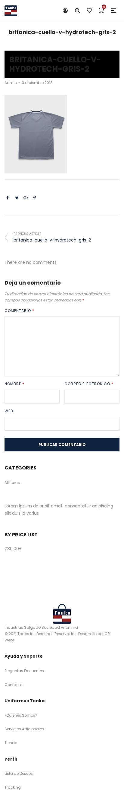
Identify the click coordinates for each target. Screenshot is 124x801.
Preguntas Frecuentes (24, 670)
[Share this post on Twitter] (17, 198)
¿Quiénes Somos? (21, 715)
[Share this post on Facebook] (8, 198)
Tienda (11, 742)
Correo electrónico (88, 383)
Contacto (13, 684)
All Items (12, 482)
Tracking (13, 787)
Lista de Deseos (19, 773)
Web (9, 410)
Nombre (14, 383)
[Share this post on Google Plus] (26, 198)
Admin (11, 82)
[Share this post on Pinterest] (35, 198)
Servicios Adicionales (24, 728)
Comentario (19, 310)
